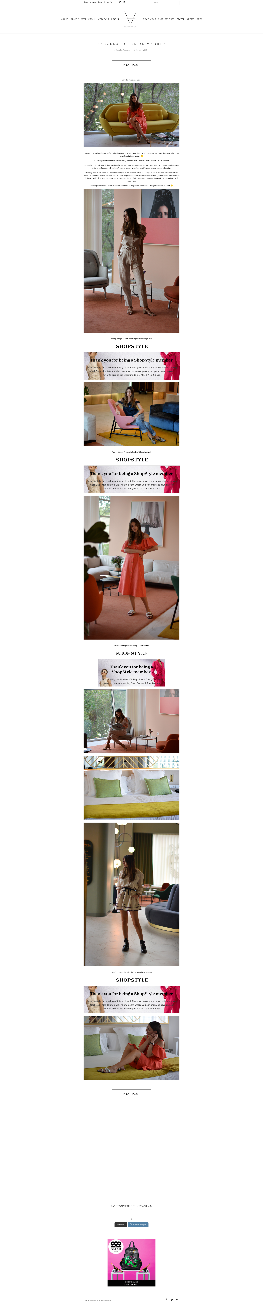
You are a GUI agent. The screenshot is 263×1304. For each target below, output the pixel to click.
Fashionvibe (94, 1300)
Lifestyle (103, 19)
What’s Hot (149, 19)
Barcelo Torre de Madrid (131, 44)
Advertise (93, 2)
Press (86, 2)
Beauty (75, 19)
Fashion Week (166, 19)
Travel (180, 19)
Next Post (131, 64)
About (65, 19)
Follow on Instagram (139, 1225)
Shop (200, 19)
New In (115, 19)
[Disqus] (131, 1151)
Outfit (191, 19)
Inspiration (88, 19)
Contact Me (108, 2)
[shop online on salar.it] (131, 1264)
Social (100, 2)
